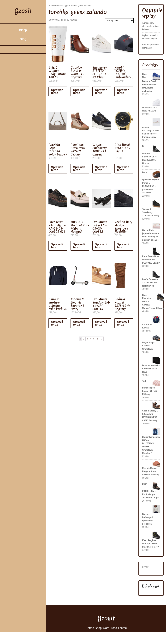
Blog (23, 39)
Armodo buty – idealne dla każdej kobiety (150, 26)
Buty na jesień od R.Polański (150, 46)
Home (51, 6)
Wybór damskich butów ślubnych (150, 37)
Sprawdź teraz (57, 91)
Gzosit (23, 11)
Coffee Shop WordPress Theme (106, 628)
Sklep (23, 30)
